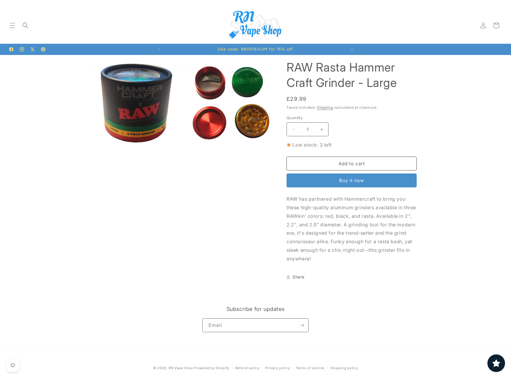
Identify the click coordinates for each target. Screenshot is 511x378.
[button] (12, 25)
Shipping (325, 107)
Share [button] (298, 276)
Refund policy (247, 368)
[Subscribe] (301, 325)
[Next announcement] (351, 49)
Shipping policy (344, 368)
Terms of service (310, 368)
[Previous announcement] (159, 49)
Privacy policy (277, 368)
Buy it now (351, 180)
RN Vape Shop (181, 368)
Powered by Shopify (211, 368)
